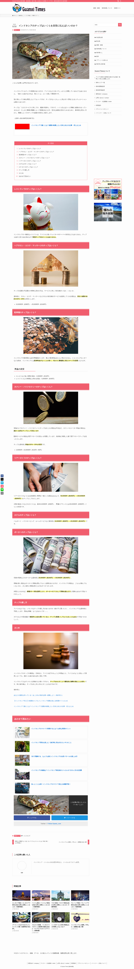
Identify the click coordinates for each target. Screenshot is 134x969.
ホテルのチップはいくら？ (28, 164)
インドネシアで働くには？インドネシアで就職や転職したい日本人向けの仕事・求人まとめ (44, 706)
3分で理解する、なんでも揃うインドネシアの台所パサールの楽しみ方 (54, 756)
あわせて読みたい (25, 176)
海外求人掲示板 (100, 64)
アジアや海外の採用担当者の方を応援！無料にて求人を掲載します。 (108, 78)
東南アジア (16, 29)
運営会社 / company (101, 94)
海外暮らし (99, 52)
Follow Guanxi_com (54, 824)
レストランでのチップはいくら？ (30, 148)
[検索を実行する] (120, 24)
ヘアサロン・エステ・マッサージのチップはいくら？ (36, 151)
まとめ (21, 173)
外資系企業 (99, 37)
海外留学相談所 (100, 90)
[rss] (118, 1)
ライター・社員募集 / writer (104, 101)
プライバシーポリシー (102, 109)
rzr (22, 873)
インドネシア (27, 835)
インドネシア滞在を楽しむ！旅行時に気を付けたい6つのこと (51, 742)
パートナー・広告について (103, 113)
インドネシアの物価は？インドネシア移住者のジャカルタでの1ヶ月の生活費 (56, 770)
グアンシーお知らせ (102, 60)
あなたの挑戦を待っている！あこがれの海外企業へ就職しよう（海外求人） (38, 695)
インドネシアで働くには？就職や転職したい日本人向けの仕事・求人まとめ (56, 125)
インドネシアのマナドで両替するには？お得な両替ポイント (51, 728)
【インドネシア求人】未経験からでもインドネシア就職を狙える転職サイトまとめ (41, 701)
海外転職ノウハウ (101, 48)
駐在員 (98, 41)
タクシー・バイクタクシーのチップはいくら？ (34, 158)
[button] (2, 475)
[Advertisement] (108, 146)
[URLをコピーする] (2, 493)
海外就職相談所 (100, 86)
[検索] (120, 1)
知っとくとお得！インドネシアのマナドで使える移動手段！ (51, 784)
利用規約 (98, 105)
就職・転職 (99, 45)
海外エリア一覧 (100, 82)
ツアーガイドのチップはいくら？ (30, 161)
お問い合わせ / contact (102, 97)
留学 (97, 56)
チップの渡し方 (24, 170)
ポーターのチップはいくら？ (28, 167)
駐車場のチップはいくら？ (28, 154)
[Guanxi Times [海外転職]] (28, 8)
